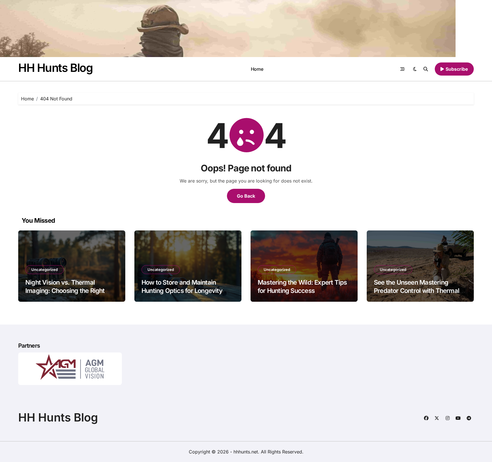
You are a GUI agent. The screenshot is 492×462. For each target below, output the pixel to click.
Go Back (246, 196)
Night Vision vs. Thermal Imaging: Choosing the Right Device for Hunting (65, 290)
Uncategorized (44, 269)
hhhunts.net (245, 452)
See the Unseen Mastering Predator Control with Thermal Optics (416, 290)
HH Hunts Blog (55, 68)
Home (257, 69)
